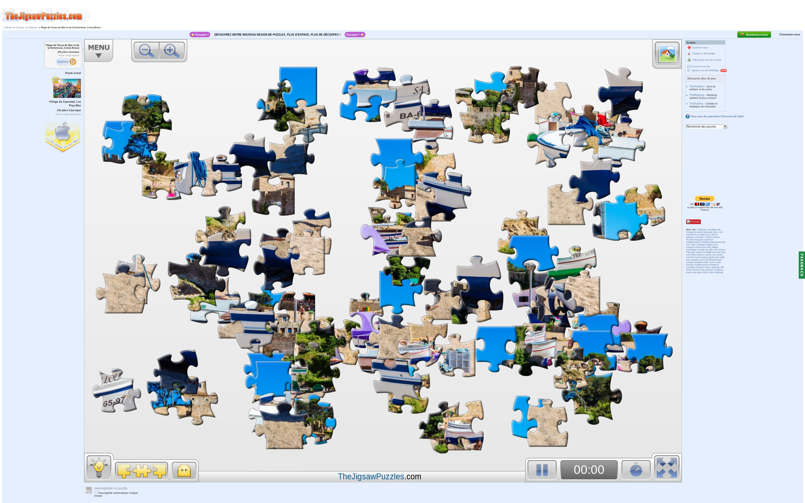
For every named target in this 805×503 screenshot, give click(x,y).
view (711, 272)
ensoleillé (706, 252)
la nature (698, 232)
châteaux (702, 229)
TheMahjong (696, 95)
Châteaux (33, 27)
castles (708, 254)
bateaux (690, 237)
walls (722, 257)
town (688, 272)
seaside (700, 267)
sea (688, 259)
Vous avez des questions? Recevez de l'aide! (717, 116)
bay (703, 269)
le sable (701, 234)
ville (711, 249)
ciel (709, 229)
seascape (697, 272)
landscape (714, 257)
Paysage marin (693, 252)
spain (718, 262)
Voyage (690, 232)
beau (709, 237)
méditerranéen (693, 242)
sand (702, 259)
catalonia (715, 267)
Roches (690, 239)
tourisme (708, 239)
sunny (705, 272)
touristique (691, 249)
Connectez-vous (789, 34)
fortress (697, 269)
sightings (718, 272)
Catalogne (701, 244)
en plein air (702, 249)
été (719, 229)
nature (704, 257)
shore (689, 269)
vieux (708, 234)
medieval (714, 264)
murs (715, 232)
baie (709, 247)
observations (697, 254)
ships (705, 262)
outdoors (718, 269)
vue (688, 254)
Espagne (699, 239)
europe (689, 262)
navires (716, 237)
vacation (695, 259)
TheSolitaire (696, 86)
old (706, 259)
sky (714, 254)
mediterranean (701, 264)
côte (693, 244)
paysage (708, 232)
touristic (710, 269)
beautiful (698, 262)
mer (721, 232)
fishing (712, 259)
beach (720, 254)
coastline (690, 267)
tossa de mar (718, 252)
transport (690, 247)
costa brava (719, 249)
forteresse (701, 247)
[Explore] (66, 62)
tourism (690, 264)
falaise (710, 244)
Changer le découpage (703, 53)
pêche (714, 234)
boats (719, 259)
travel (698, 257)
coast (707, 267)
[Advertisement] (447, 15)
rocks (712, 262)
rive (716, 244)
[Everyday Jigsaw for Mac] (63, 136)
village (715, 247)
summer (690, 257)
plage (714, 229)
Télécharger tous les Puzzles (707, 60)
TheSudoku (696, 103)
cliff (722, 267)
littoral (714, 242)
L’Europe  (700, 237)
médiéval (705, 242)
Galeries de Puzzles (14, 27)
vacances (691, 234)
